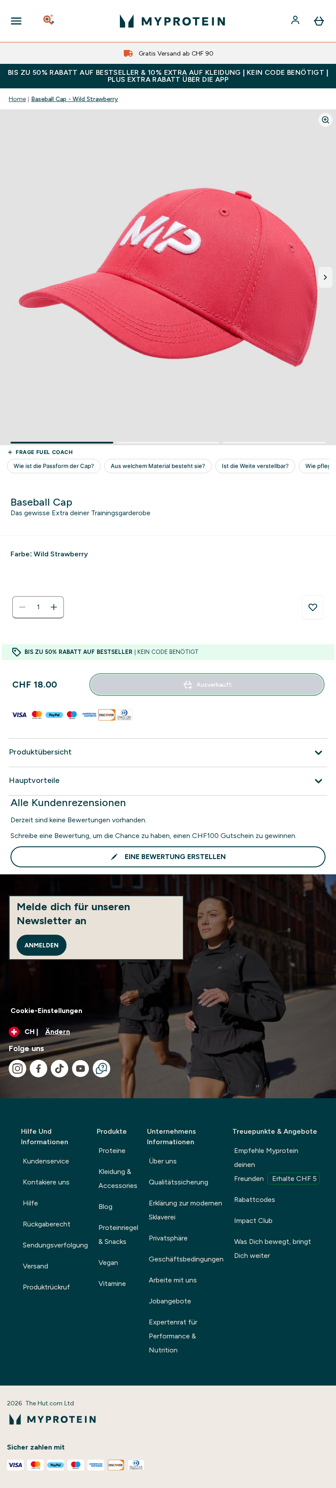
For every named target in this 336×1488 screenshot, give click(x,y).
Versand (35, 1266)
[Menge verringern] (22, 607)
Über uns (163, 1161)
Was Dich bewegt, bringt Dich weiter (272, 1248)
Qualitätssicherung (178, 1182)
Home (17, 98)
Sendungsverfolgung (55, 1245)
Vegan (108, 1262)
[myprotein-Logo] (172, 21)
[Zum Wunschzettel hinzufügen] (313, 607)
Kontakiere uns (46, 1182)
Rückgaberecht (46, 1224)
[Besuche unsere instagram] (17, 1068)
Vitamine (112, 1283)
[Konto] (296, 21)
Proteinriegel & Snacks (118, 1234)
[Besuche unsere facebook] (38, 1068)
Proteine (112, 1150)
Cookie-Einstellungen (46, 1010)
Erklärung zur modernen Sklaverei (185, 1210)
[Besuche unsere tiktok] (59, 1068)
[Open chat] (101, 1068)
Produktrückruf (46, 1287)
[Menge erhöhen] (53, 607)
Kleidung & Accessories (117, 1178)
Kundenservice (46, 1161)
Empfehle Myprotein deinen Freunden (275, 1164)
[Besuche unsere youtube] (80, 1068)
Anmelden (41, 945)
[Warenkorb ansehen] (319, 21)
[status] (38, 607)
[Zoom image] (325, 120)
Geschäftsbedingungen (186, 1259)
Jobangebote (170, 1301)
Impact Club (253, 1220)
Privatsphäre (168, 1238)
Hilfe (30, 1203)
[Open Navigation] (16, 21)
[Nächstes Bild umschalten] (325, 277)
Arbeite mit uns (173, 1280)
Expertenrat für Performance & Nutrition (173, 1336)
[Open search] (49, 21)
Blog (105, 1206)
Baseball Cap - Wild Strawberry (74, 98)
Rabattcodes (254, 1199)
